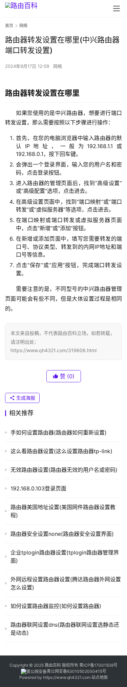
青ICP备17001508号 (99, 665)
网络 (57, 66)
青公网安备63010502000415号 (76, 671)
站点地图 (99, 677)
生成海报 (25, 398)
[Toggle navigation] (116, 8)
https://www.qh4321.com (66, 677)
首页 (9, 25)
